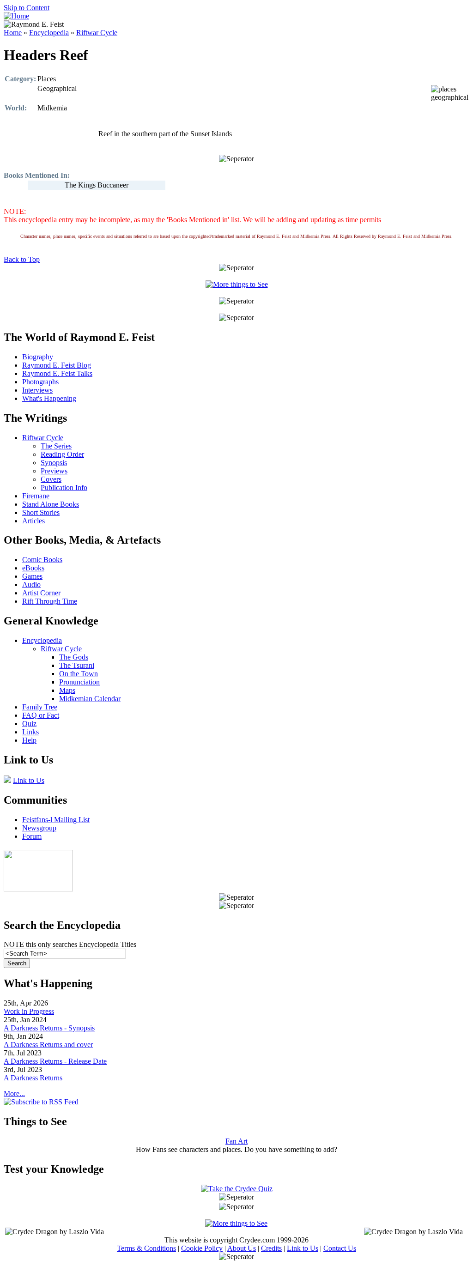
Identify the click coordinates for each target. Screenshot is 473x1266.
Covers (51, 479)
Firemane (35, 496)
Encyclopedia (49, 32)
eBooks (33, 568)
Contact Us (339, 1248)
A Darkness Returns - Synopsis (49, 1028)
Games (32, 576)
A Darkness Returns (33, 1078)
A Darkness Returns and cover (48, 1044)
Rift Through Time (49, 601)
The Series (56, 446)
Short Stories (41, 512)
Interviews (37, 390)
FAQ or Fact (40, 715)
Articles (33, 521)
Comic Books (42, 559)
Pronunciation (79, 682)
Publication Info (64, 487)
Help (29, 740)
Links (30, 732)
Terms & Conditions (146, 1248)
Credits (271, 1248)
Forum (32, 836)
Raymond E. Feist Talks (57, 373)
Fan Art (236, 1141)
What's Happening (49, 398)
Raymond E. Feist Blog (56, 365)
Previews (54, 471)
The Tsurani (76, 665)
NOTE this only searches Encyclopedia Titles (70, 944)
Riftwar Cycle (96, 32)
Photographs (40, 382)
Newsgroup (39, 828)
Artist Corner (41, 593)
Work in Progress (29, 1011)
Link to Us (28, 780)
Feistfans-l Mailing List (56, 820)
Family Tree (39, 707)
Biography (37, 357)
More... (14, 1093)
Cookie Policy (202, 1248)
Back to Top (22, 259)
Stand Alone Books (50, 504)
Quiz (29, 723)
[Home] (16, 16)
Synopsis (54, 462)
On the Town (78, 674)
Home (13, 32)
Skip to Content (26, 8)
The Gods (73, 657)
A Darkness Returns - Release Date (55, 1061)
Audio (31, 584)
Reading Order (62, 454)
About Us (241, 1248)
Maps (67, 690)
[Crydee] (38, 889)
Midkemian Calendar (90, 699)
